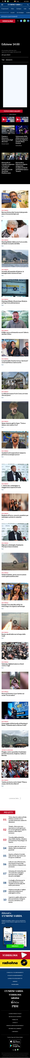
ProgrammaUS (4, 8)
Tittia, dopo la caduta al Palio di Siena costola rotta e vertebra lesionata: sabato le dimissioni (17, 819)
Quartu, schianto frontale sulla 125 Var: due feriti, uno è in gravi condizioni (17, 855)
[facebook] (5, 1)
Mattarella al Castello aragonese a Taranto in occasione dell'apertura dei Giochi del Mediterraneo (8, 168)
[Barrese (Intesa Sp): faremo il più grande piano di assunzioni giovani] (15, 199)
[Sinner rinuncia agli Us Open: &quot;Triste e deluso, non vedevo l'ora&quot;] (15, 410)
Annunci (15, 981)
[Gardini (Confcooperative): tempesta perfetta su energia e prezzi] (15, 440)
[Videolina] (15, 955)
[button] (18, 21)
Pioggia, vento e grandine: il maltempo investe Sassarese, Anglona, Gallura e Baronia (14, 753)
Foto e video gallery (12, 111)
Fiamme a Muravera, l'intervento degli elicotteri (7, 139)
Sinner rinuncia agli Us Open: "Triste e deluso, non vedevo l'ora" (14, 424)
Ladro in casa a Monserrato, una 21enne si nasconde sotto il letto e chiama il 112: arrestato (17, 864)
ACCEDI (26, 1)
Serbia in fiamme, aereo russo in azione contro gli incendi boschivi (14, 575)
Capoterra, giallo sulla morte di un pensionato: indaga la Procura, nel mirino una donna (17, 899)
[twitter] (3, 1)
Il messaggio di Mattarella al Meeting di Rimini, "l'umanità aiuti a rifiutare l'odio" (14, 724)
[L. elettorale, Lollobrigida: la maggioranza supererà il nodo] (15, 472)
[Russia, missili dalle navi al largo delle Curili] (15, 621)
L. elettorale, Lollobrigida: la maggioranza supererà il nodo (11, 486)
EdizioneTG (9, 59)
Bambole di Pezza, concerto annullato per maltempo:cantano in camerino (15, 516)
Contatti (15, 1022)
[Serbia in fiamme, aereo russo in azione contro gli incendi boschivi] (15, 561)
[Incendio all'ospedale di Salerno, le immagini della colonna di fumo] (15, 258)
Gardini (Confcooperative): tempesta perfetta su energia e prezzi (14, 453)
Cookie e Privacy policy (15, 1013)
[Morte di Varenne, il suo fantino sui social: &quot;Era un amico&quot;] (15, 680)
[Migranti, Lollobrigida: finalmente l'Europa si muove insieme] (15, 532)
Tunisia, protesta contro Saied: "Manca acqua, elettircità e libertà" (14, 783)
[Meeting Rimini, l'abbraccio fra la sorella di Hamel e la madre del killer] (15, 229)
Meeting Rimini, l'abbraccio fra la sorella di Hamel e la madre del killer (14, 242)
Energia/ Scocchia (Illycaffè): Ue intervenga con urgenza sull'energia (13, 605)
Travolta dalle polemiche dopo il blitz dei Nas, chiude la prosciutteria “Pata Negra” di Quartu (17, 839)
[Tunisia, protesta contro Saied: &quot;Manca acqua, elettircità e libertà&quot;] (15, 769)
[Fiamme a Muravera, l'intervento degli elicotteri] (8, 129)
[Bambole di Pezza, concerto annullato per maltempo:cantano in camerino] (15, 502)
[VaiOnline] (15, 1003)
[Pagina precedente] (20, 798)
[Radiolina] (15, 963)
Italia (25, 8)
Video (12, 8)
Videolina (7, 21)
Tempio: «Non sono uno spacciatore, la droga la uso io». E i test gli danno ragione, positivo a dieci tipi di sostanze (17, 830)
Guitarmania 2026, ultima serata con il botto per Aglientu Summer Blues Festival (22, 140)
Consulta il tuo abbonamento (15, 972)
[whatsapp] (7, 1)
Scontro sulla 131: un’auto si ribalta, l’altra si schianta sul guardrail (17, 848)
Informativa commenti (15, 1028)
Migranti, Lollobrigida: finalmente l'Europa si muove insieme (12, 546)
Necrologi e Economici (15, 1016)
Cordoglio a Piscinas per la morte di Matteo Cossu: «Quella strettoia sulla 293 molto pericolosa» (16, 882)
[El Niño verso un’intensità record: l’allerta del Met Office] (15, 319)
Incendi (12, 12)
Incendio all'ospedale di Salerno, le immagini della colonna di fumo (13, 272)
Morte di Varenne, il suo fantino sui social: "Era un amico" (13, 694)
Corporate (15, 1031)
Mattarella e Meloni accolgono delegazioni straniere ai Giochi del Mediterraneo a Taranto (22, 167)
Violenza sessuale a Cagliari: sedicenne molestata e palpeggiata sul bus (17, 891)
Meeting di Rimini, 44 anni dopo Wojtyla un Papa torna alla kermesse (14, 302)
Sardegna (18, 8)
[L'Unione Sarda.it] (15, 4)
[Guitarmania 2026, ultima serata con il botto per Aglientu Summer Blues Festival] (22, 129)
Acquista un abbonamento (15, 975)
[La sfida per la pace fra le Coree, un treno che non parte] (15, 380)
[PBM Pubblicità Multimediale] (15, 1006)
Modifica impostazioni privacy (15, 1025)
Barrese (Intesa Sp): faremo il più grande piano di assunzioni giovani (14, 213)
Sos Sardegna (20, 12)
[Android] (15, 1046)
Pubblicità (15, 1019)
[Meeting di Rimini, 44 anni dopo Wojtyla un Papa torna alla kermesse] (15, 288)
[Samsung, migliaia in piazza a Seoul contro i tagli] (15, 651)
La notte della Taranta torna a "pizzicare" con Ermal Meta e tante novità (15, 361)
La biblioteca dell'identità (15, 978)
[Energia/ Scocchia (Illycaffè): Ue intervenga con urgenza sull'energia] (15, 591)
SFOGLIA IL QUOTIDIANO (9, 16)
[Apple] (15, 1041)
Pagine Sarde (15, 984)
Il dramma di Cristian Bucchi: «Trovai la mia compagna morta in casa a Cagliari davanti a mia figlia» (17, 873)
